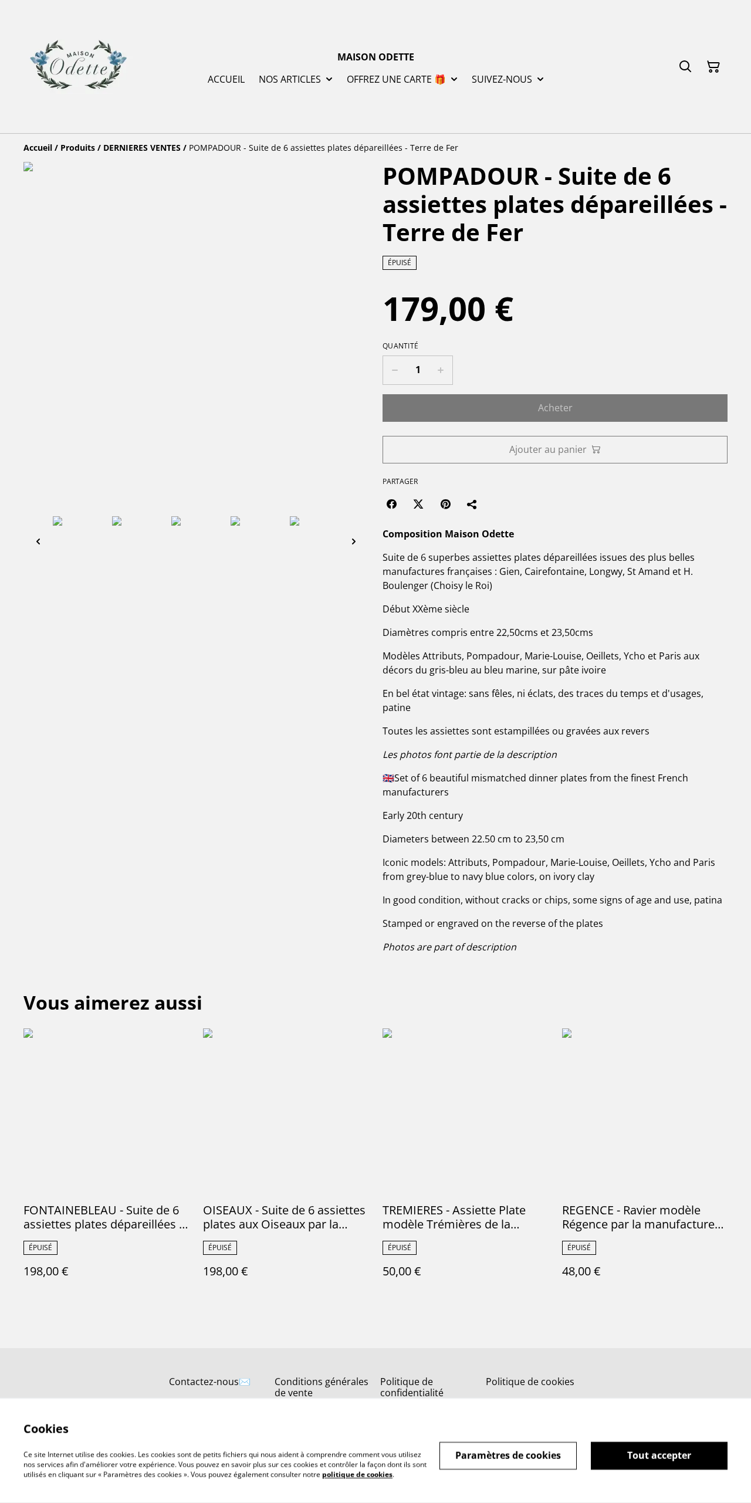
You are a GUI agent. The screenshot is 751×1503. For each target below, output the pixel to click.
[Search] (685, 67)
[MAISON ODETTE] (78, 66)
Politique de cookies (530, 1381)
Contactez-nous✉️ (210, 1381)
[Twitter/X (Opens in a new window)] (418, 504)
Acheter (555, 407)
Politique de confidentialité (412, 1387)
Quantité (400, 346)
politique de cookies (357, 1474)
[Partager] (472, 504)
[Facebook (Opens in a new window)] (391, 504)
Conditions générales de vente (321, 1387)
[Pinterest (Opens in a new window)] (445, 504)
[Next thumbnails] (353, 541)
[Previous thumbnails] (38, 541)
